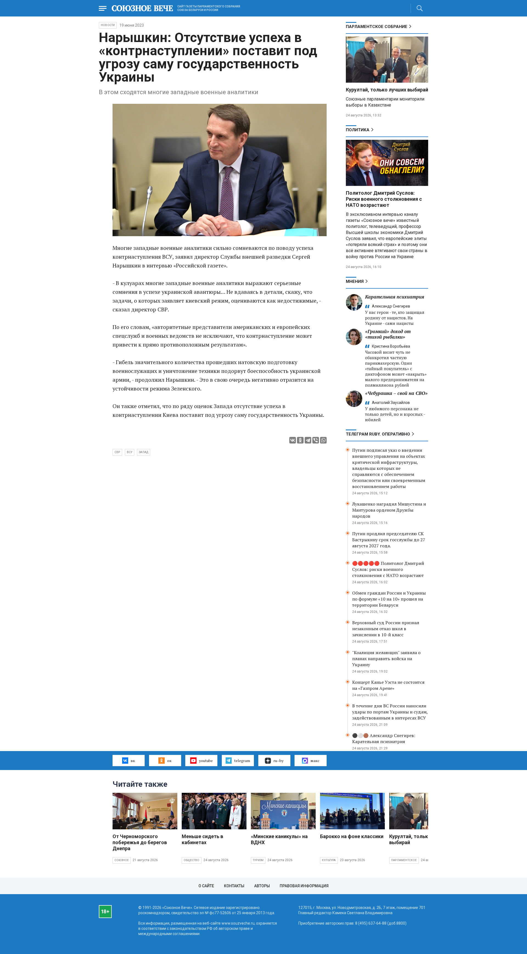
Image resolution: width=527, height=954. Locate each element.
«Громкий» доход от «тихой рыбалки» (388, 334)
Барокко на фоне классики (351, 836)
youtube (206, 760)
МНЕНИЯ (355, 281)
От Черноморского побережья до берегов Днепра (140, 842)
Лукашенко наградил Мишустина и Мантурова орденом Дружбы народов (389, 510)
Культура (329, 860)
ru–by (278, 760)
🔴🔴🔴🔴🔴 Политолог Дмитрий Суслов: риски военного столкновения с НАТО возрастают (388, 569)
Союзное (121, 860)
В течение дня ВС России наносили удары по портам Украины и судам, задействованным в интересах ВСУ (390, 712)
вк (133, 760)
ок (169, 760)
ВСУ (130, 452)
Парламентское (404, 860)
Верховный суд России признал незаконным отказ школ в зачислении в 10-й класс (385, 629)
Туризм (258, 860)
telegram (242, 760)
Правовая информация (304, 886)
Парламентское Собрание (376, 26)
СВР (117, 452)
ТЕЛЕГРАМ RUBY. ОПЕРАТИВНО (378, 434)
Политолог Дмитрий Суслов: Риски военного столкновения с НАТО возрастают (384, 199)
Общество (192, 860)
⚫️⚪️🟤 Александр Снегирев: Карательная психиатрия (383, 738)
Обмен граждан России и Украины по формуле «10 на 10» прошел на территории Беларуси (389, 599)
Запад (143, 452)
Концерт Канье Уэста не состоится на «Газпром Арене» (388, 685)
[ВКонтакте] (292, 440)
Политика (357, 129)
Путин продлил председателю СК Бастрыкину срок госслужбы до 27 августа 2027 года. (388, 540)
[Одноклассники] (300, 440)
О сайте (206, 886)
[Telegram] (308, 440)
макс (314, 760)
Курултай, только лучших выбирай (387, 90)
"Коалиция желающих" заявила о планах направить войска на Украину (386, 658)
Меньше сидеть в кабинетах (202, 839)
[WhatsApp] (323, 440)
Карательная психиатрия (394, 297)
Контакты (234, 886)
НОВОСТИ (108, 25)
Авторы (262, 886)
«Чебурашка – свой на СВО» (396, 393)
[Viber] (315, 440)
